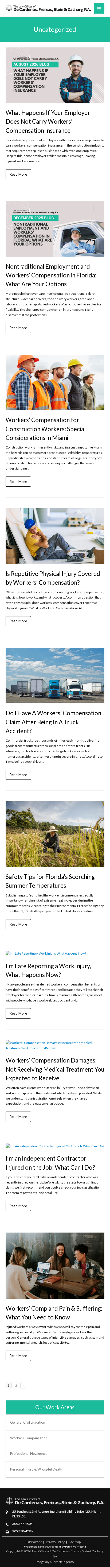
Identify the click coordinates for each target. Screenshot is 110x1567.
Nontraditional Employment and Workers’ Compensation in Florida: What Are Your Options (51, 275)
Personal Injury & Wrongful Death (36, 1469)
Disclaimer (34, 1542)
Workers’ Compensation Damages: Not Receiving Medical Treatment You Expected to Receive (55, 1069)
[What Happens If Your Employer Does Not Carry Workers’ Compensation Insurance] (55, 75)
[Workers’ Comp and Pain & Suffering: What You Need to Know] (55, 1265)
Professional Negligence (28, 1453)
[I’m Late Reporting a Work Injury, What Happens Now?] (55, 953)
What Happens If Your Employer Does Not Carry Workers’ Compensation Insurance (48, 121)
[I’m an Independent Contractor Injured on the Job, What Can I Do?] (55, 1146)
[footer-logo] (55, 1501)
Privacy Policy (55, 1542)
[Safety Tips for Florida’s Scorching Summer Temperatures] (55, 834)
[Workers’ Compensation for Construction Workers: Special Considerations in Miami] (55, 382)
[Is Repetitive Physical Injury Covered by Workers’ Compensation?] (55, 536)
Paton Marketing (75, 1546)
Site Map (75, 1542)
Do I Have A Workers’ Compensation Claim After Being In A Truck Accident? (53, 721)
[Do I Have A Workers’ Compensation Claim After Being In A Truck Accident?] (55, 676)
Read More (18, 174)
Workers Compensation (29, 1438)
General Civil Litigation (27, 1422)
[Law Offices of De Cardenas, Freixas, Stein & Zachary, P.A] (48, 8)
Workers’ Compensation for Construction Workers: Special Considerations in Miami (46, 428)
